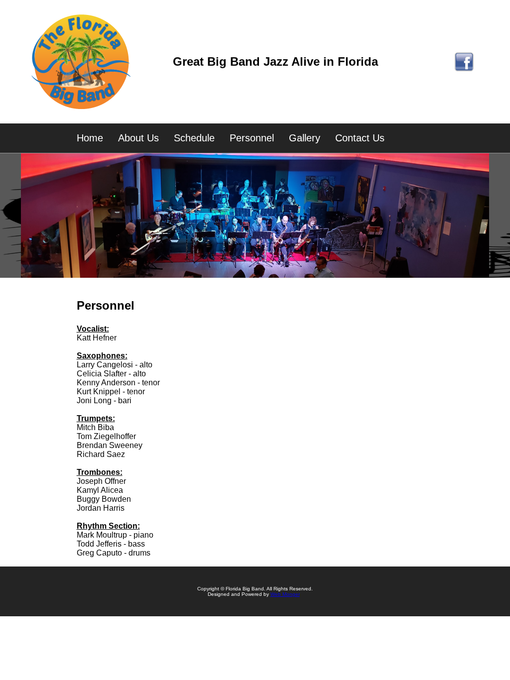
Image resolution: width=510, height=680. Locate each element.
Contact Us (359, 137)
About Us (138, 137)
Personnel (252, 137)
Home (90, 137)
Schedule (194, 137)
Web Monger (285, 594)
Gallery (304, 137)
